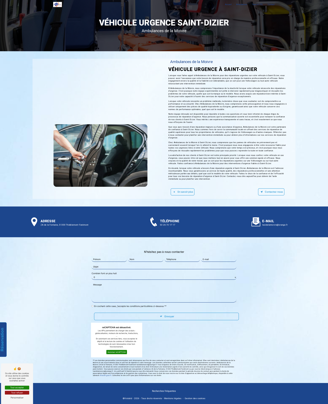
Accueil (228, 4)
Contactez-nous (274, 191)
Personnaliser (17, 397)
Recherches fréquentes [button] (164, 391)
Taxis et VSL (257, 4)
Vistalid (128, 398)
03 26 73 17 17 (167, 225)
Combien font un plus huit (104, 273)
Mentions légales (172, 398)
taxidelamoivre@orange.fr (275, 225)
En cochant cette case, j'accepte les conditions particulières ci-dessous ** (130, 306)
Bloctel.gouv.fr (105, 375)
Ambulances (241, 4)
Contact (271, 4)
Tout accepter (17, 387)
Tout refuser (17, 392)
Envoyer (169, 316)
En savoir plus (185, 191)
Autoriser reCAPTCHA (117, 352)
